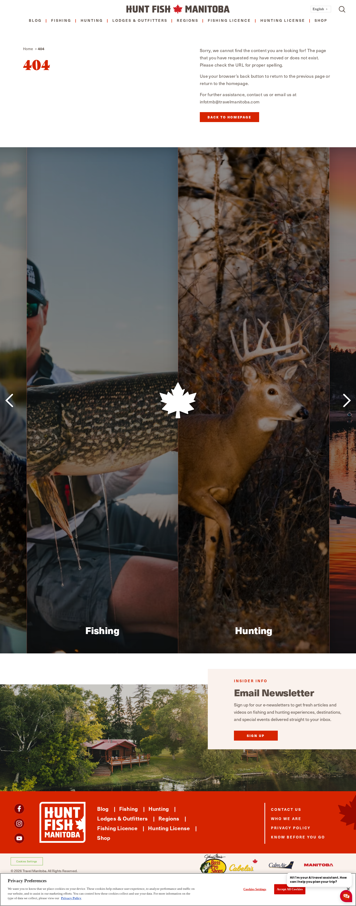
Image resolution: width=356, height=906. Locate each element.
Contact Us (286, 809)
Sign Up (256, 735)
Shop (321, 20)
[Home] (178, 9)
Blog (35, 20)
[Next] (347, 400)
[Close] (348, 889)
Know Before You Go (298, 836)
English (318, 9)
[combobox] (321, 9)
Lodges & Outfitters (139, 20)
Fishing (61, 20)
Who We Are (286, 818)
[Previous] (9, 400)
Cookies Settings (26, 861)
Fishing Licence (229, 20)
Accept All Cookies (290, 889)
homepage (237, 83)
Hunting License (282, 20)
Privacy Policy (291, 827)
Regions (187, 20)
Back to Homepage (229, 117)
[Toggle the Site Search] (342, 9)
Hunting (92, 20)
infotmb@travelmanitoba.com (230, 101)
